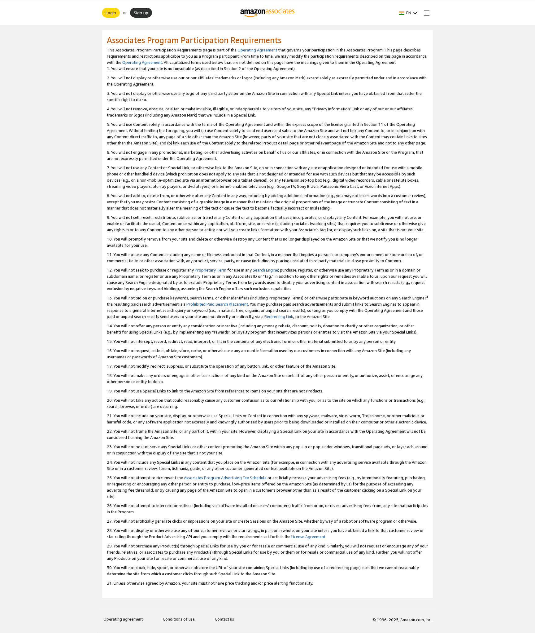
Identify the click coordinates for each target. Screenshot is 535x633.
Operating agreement (123, 619)
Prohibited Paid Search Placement (217, 304)
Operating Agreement (257, 49)
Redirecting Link (278, 316)
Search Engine (265, 270)
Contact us (224, 619)
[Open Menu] (425, 12)
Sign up (141, 12)
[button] (408, 12)
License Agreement (308, 536)
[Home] (268, 12)
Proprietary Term (210, 270)
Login (111, 12)
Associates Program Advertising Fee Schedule (225, 477)
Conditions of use (179, 619)
